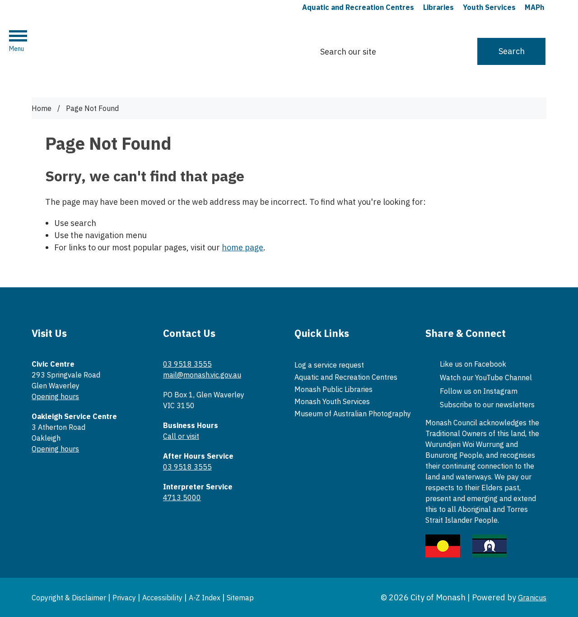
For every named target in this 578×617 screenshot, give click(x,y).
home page (242, 247)
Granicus (532, 597)
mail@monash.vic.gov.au (202, 374)
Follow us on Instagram (478, 391)
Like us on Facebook (473, 363)
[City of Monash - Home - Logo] (101, 47)
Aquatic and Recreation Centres (345, 377)
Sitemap (240, 597)
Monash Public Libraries (333, 389)
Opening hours (55, 396)
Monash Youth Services (332, 401)
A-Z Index (204, 597)
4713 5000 (182, 497)
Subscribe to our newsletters (487, 404)
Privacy (124, 597)
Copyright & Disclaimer (69, 597)
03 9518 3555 (187, 363)
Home (41, 108)
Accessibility (162, 597)
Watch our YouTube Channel (486, 377)
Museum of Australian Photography (352, 413)
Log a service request (329, 364)
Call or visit (181, 436)
